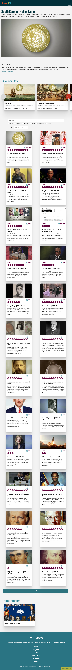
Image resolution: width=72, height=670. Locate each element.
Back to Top (65, 668)
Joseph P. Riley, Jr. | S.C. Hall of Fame (18, 418)
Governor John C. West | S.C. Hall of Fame (18, 495)
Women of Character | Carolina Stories (17, 230)
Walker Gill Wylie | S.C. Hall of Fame (52, 343)
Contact (36, 662)
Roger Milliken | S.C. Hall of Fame (52, 533)
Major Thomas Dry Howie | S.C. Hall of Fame (18, 572)
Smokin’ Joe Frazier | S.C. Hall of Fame (17, 191)
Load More (35, 591)
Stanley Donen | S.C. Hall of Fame (52, 306)
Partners (36, 6)
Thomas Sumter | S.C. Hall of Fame (52, 572)
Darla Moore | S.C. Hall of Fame (16, 457)
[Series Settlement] (19, 92)
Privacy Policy (48, 666)
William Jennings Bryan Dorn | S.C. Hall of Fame (17, 533)
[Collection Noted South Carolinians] (19, 612)
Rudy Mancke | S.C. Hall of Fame (51, 191)
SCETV (31, 637)
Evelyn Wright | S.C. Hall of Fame (17, 306)
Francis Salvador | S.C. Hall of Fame (52, 153)
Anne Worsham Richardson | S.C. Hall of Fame (18, 343)
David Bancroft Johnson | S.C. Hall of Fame (18, 382)
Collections (36, 656)
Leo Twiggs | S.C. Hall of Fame (51, 268)
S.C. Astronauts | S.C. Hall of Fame (52, 457)
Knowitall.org (6, 3)
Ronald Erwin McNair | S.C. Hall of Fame (52, 495)
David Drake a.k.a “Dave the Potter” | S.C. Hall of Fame (53, 382)
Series (36, 653)
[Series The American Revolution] (52, 92)
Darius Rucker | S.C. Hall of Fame (17, 268)
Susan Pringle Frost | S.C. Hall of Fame (51, 418)
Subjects (36, 650)
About (36, 647)
